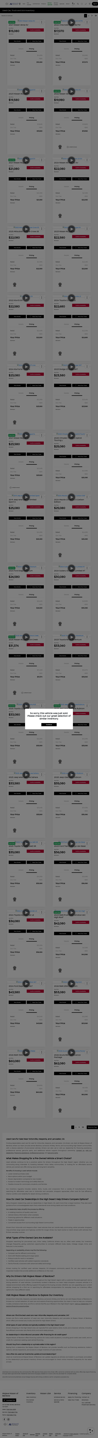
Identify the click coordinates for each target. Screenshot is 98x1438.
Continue (49, 724)
